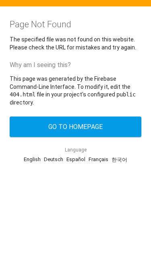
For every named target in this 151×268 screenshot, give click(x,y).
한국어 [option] (119, 160)
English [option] (32, 159)
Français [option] (98, 159)
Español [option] (75, 159)
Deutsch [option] (53, 159)
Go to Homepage (75, 127)
